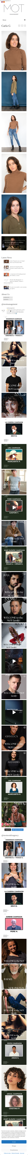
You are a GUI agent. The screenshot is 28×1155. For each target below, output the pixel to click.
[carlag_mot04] (14, 91)
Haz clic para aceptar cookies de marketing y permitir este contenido (14, 243)
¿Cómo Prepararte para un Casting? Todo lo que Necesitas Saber (17, 261)
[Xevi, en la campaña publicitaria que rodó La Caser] (14, 430)
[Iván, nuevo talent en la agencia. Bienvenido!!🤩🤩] (14, 584)
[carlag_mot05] (14, 214)
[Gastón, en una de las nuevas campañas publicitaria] (14, 507)
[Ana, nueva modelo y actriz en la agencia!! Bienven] (14, 405)
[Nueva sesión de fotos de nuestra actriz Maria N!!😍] (14, 814)
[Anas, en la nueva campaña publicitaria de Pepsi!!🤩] (14, 661)
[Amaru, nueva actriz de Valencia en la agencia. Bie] (14, 610)
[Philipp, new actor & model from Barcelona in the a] (14, 686)
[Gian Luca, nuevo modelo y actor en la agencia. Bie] (14, 738)
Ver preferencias (14, 1150)
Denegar (14, 1146)
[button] (26, 1128)
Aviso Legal (22, 1153)
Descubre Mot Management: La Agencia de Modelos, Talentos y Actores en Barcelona (13, 281)
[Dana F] (19, 26)
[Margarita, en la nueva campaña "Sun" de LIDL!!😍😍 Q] (14, 456)
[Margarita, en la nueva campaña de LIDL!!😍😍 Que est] (14, 789)
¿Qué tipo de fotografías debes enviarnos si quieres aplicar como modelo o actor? (14, 268)
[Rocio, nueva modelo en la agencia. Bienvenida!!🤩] (14, 635)
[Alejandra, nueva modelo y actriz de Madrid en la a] (14, 763)
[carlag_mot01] (14, 132)
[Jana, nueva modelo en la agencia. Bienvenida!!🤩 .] (14, 354)
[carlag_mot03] (14, 50)
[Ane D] (25, 26)
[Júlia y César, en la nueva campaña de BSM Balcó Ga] (14, 558)
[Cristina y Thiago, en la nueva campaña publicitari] (14, 328)
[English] (2, 1)
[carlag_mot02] (14, 173)
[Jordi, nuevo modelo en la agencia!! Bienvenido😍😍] (14, 379)
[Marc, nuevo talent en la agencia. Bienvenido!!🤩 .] (14, 482)
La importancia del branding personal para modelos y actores (18, 274)
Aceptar (14, 1141)
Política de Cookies (7, 1153)
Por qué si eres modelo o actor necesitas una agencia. (18, 288)
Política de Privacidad (15, 1153)
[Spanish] (4, 1)
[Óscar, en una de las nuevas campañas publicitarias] (14, 712)
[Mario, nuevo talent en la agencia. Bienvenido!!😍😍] (14, 533)
